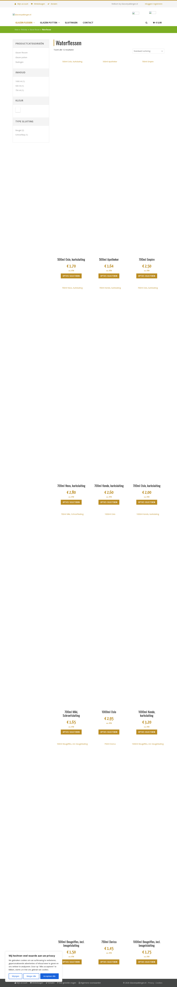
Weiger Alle (31, 976)
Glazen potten (21, 57)
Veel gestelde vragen (67, 983)
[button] (157, 22)
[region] (33, 966)
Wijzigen (15, 976)
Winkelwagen (39, 4)
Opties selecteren (71, 276)
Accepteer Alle (49, 976)
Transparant (17, 109)
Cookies (159, 983)
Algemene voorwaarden (90, 983)
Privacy (151, 983)
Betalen (53, 4)
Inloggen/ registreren (153, 4)
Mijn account (22, 4)
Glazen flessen (21, 52)
